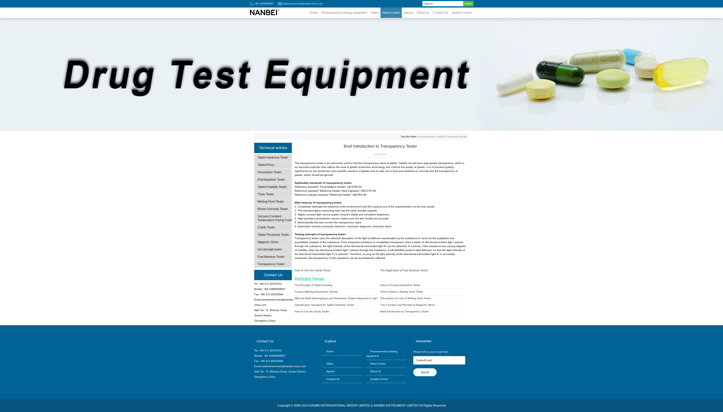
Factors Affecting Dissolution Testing (316, 291)
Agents (408, 12)
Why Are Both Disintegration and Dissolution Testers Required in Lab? (336, 298)
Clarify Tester (266, 227)
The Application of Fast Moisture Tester (404, 270)
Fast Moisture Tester (271, 256)
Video (375, 12)
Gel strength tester (270, 249)
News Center (391, 12)
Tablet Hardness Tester (273, 157)
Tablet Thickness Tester (273, 234)
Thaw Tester (266, 194)
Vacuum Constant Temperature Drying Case (275, 218)
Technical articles (457, 136)
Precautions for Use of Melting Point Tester (405, 298)
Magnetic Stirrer (268, 242)
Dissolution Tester (269, 172)
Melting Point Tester (271, 201)
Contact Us (440, 12)
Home (314, 12)
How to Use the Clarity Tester (313, 270)
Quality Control (462, 12)
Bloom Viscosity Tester (273, 209)
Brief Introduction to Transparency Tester (404, 311)
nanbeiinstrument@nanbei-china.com (302, 3)
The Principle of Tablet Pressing (313, 285)
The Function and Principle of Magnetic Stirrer (407, 304)
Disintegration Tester (271, 179)
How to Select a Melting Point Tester (401, 291)
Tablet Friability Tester (272, 186)
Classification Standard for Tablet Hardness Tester (324, 304)
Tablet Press (266, 164)
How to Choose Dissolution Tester (400, 285)
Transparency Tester (271, 264)
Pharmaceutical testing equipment (344, 12)
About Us (423, 12)
